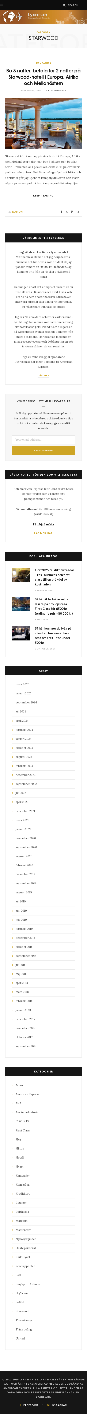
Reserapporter (25, 1266)
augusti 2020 (24, 856)
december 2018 (25, 938)
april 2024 (22, 721)
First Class (23, 1130)
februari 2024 (24, 730)
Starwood (22, 1311)
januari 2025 (23, 693)
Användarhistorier (28, 1112)
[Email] (77, 212)
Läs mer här (43, 533)
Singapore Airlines (28, 1284)
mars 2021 (22, 820)
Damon (17, 211)
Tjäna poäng (24, 1329)
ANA (18, 1103)
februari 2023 (24, 766)
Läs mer (44, 375)
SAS (18, 1275)
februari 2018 (24, 1001)
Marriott (21, 1221)
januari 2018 (23, 1010)
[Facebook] (61, 212)
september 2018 (26, 956)
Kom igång (23, 1184)
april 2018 (22, 983)
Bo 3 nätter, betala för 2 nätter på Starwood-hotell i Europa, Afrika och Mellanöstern (43, 76)
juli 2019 (21, 901)
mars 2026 (22, 684)
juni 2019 (21, 911)
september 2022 (26, 784)
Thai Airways (24, 1320)
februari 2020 (24, 865)
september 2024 (26, 702)
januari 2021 (23, 829)
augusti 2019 (24, 892)
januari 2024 (23, 739)
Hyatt (19, 1166)
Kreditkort (23, 1193)
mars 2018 (22, 992)
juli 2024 (21, 711)
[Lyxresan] (43, 17)
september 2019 (26, 883)
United (20, 1338)
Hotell (20, 1157)
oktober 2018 (24, 947)
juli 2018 (21, 965)
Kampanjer (43, 63)
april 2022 (22, 802)
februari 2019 (24, 929)
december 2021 (25, 811)
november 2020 (26, 838)
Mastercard (23, 1230)
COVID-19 (22, 1121)
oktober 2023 (24, 748)
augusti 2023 (24, 757)
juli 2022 (21, 793)
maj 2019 (21, 920)
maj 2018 (21, 974)
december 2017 (25, 1019)
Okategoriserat (26, 1248)
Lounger (21, 1203)
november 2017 (25, 1028)
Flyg (18, 1139)
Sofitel (20, 1302)
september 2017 (26, 1046)
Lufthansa (22, 1212)
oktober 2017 (24, 1037)
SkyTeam (22, 1293)
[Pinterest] (72, 212)
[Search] (64, 5)
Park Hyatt (23, 1257)
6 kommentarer (56, 90)
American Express (27, 1094)
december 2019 (25, 874)
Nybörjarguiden (26, 1239)
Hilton (20, 1148)
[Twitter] (66, 212)
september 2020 (26, 847)
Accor (19, 1085)
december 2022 (25, 775)
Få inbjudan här (43, 524)
